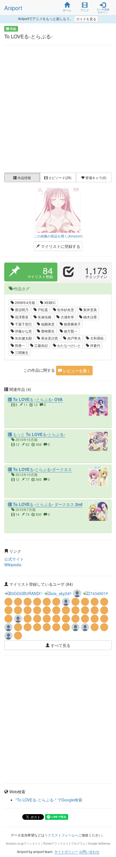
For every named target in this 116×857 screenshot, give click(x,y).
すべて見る (60, 645)
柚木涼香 (89, 316)
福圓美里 (47, 323)
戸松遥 (42, 309)
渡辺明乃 (21, 309)
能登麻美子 (72, 323)
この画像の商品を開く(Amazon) (58, 235)
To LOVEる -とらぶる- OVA (37, 399)
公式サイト (14, 559)
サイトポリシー (66, 851)
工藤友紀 (41, 345)
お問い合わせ (89, 851)
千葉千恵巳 (23, 323)
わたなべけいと (68, 345)
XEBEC (49, 302)
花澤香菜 (21, 316)
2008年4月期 (24, 302)
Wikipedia (12, 564)
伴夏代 (94, 345)
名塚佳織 (44, 316)
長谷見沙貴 (49, 338)
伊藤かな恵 (23, 331)
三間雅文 (21, 352)
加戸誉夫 (73, 338)
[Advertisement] (58, 109)
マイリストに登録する (60, 246)
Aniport (13, 8)
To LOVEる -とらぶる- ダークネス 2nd (47, 504)
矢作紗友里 (65, 309)
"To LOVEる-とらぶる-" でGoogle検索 (48, 800)
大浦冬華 (67, 316)
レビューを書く (76, 370)
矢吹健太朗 (23, 338)
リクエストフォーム (59, 834)
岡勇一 (19, 345)
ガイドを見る (86, 18)
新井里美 (89, 309)
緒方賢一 (70, 331)
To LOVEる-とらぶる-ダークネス (42, 469)
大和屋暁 (96, 338)
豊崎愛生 (47, 331)
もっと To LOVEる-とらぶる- (38, 434)
